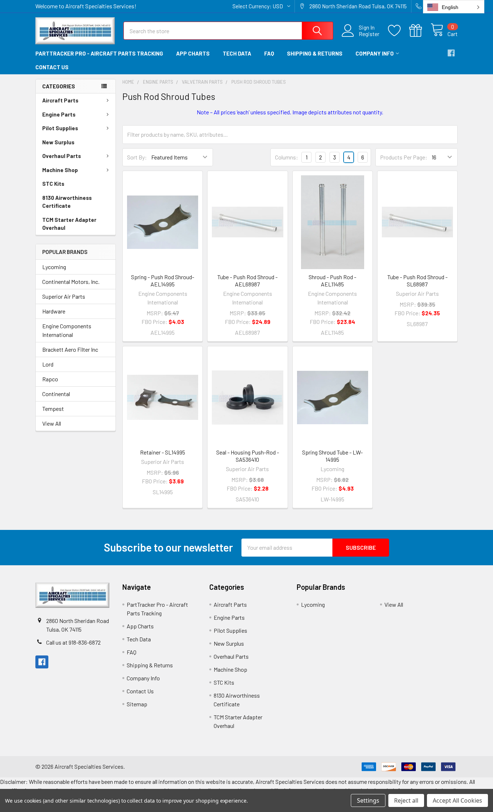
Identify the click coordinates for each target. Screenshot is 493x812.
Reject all (406, 800)
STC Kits (53, 183)
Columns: (286, 157)
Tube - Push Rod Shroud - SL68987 (417, 280)
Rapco (50, 379)
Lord (47, 364)
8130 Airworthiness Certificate (67, 201)
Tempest (53, 408)
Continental (56, 393)
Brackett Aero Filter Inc (70, 349)
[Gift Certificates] (420, 31)
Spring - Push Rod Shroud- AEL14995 (162, 280)
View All (51, 423)
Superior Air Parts (63, 296)
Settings (368, 800)
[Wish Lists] (398, 31)
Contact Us (52, 67)
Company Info (374, 53)
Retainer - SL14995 (162, 452)
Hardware (53, 311)
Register (369, 34)
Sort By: (137, 157)
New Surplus (58, 142)
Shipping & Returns (315, 53)
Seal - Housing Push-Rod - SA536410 (247, 456)
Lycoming (54, 266)
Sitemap (137, 704)
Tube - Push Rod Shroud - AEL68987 (247, 280)
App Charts (193, 53)
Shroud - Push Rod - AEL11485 (332, 280)
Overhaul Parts (61, 156)
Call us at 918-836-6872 (73, 642)
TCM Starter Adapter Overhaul (69, 223)
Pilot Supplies (60, 128)
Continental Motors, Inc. (71, 281)
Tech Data (237, 53)
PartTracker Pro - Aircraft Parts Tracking (99, 53)
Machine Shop (60, 170)
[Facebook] (451, 53)
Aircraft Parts (60, 100)
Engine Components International (66, 330)
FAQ (269, 53)
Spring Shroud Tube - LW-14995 (332, 456)
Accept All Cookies (457, 800)
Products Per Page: (403, 157)
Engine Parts (58, 114)
